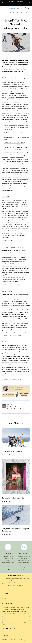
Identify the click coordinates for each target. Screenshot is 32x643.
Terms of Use (21, 622)
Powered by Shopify (19, 639)
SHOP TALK (11, 12)
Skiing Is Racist (6, 247)
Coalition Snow (10, 639)
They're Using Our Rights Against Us (13, 498)
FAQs (8, 569)
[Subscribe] (28, 618)
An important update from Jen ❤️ (12, 451)
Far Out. (27, 560)
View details (6, 454)
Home (3, 12)
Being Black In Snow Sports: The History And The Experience (15, 530)
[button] (2, 8)
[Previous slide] (2, 3)
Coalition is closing (23, 556)
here (19, 241)
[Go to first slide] (30, 3)
